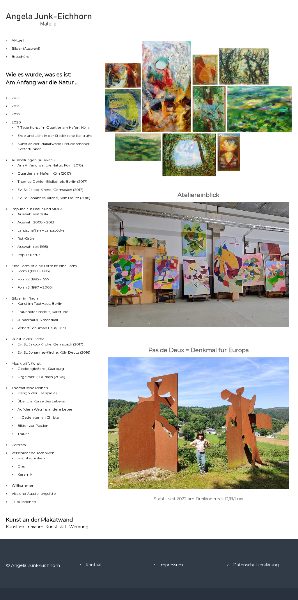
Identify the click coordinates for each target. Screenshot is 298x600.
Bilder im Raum (25, 298)
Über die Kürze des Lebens (41, 401)
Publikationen (24, 501)
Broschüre (20, 56)
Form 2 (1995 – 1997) (34, 279)
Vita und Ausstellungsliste (34, 493)
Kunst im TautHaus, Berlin (39, 303)
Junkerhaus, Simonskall (37, 320)
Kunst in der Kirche (28, 339)
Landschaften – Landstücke (41, 230)
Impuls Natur (28, 254)
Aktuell (18, 40)
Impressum (171, 564)
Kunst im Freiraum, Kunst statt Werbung (47, 526)
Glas (21, 466)
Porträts (19, 445)
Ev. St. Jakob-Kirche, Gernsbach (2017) (50, 189)
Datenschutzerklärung (256, 564)
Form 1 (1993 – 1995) (33, 271)
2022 (16, 114)
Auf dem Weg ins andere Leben (45, 409)
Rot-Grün (25, 238)
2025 (16, 106)
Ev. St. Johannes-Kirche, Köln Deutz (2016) (53, 198)
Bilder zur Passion (32, 425)
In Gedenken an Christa (38, 417)
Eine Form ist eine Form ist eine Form (44, 266)
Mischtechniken (31, 458)
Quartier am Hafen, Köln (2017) (44, 173)
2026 (16, 98)
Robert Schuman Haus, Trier (41, 328)
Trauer (23, 433)
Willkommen (23, 485)
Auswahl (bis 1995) (32, 246)
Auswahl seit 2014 (32, 214)
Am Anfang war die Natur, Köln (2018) (50, 165)
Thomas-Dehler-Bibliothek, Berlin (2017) (52, 181)
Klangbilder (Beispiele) (37, 393)
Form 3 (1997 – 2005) (35, 287)
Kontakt (94, 564)
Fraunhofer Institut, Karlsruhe (42, 311)
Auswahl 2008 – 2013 (35, 222)
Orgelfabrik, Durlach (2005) (41, 377)
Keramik (24, 474)
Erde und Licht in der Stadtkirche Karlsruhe (55, 135)
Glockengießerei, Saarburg (40, 368)
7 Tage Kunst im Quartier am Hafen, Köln (53, 127)
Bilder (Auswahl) (26, 48)
